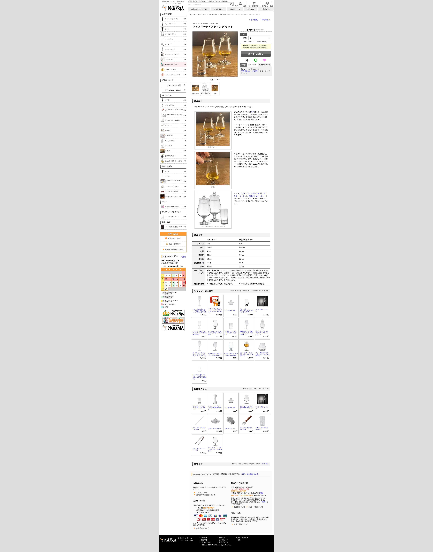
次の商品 (265, 19)
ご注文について (201, 492)
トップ (199, 15)
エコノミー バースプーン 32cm (199, 428)
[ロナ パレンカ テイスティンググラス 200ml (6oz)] (215, 323)
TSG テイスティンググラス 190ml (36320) (231, 354)
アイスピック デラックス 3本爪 (246, 428)
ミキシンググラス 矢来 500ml (262, 428)
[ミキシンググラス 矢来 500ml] (262, 420)
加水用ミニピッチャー (257, 196)
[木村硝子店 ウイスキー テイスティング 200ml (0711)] (247, 323)
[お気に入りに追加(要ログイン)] (264, 61)
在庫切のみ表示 (264, 65)
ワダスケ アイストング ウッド (199, 449)
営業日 (264, 502)
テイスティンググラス (250, 193)
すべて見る (265, 464)
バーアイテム (167, 95)
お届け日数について (256, 507)
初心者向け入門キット (227, 15)
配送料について (239, 507)
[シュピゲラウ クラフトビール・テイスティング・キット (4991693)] (215, 300)
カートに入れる (255, 54)
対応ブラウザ (223, 542)
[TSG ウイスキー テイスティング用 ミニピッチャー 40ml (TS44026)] (199, 367)
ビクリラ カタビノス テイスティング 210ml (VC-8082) (199, 332)
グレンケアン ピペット (262, 310)
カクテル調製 (167, 14)
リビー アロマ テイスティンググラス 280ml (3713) (262, 354)
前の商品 (254, 19)
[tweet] (247, 61)
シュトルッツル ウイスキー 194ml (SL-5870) (246, 407)
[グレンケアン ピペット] (262, 300)
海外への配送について (250, 474)
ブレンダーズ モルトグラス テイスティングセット (262, 332)
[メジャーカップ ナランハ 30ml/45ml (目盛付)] (215, 398)
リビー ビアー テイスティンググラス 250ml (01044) (246, 354)
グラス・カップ (167, 80)
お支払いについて (202, 528)
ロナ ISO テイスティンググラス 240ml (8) (215, 354)
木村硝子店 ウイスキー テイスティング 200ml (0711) (246, 332)
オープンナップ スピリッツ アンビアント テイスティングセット (199, 354)
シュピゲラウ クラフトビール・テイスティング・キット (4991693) (215, 310)
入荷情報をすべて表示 (249, 71)
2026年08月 (173, 266)
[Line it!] (255, 61)
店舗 (210, 1)
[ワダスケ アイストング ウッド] (199, 440)
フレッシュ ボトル (229, 428)
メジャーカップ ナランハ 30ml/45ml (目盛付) (215, 407)
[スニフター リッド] (231, 300)
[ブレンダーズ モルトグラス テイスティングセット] (262, 323)
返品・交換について (241, 524)
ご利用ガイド (223, 540)
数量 (245, 38)
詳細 (184, 257)
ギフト (164, 202)
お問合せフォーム (174, 238)
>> (182, 266)
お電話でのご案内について (205, 495)
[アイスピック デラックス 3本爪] (247, 420)
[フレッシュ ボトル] (231, 420)
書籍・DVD (166, 222)
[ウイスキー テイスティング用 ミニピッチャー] (231, 323)
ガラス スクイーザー (214, 428)
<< (165, 266)
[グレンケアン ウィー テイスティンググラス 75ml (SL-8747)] (247, 300)
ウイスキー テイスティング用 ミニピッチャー (230, 332)
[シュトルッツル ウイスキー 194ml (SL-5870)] (247, 398)
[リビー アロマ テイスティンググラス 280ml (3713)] (262, 345)
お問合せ (204, 537)
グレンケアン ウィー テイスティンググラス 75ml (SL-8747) (246, 310)
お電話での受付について (173, 249)
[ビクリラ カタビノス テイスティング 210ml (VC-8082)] (199, 323)
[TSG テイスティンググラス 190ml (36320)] (231, 345)
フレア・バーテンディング (171, 212)
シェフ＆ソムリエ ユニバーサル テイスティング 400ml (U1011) (199, 310)
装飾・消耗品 (167, 166)
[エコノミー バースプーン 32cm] (199, 420)
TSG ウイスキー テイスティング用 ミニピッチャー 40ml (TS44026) (199, 376)
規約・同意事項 (243, 537)
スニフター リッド (229, 310)
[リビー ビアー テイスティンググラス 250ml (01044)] (247, 345)
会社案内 (222, 537)
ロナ (252, 112)
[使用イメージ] (215, 76)
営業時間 (204, 540)
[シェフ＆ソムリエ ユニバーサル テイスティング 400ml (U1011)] (199, 300)
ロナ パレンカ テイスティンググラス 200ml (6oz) (215, 332)
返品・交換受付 (174, 244)
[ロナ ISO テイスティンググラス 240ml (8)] (215, 345)
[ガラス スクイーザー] (215, 420)
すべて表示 (252, 65)
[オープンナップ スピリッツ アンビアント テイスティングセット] (199, 345)
